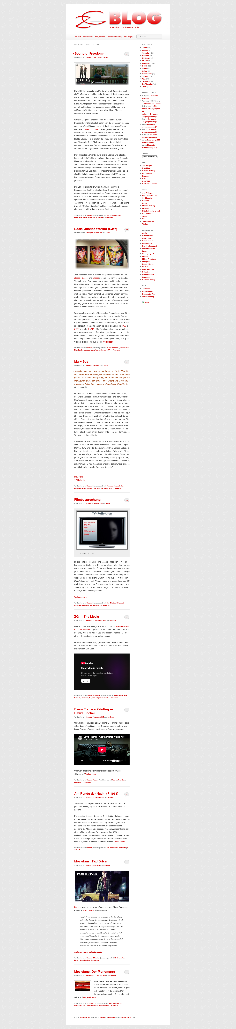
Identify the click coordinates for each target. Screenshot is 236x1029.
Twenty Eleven (126, 1017)
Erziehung (115, 348)
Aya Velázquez (147, 193)
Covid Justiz (147, 198)
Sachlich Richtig (148, 280)
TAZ (124, 325)
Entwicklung (78, 488)
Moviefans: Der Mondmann (94, 971)
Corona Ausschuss (149, 195)
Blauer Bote (146, 238)
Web (144, 79)
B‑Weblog (146, 168)
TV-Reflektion (80, 479)
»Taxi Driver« (88, 910)
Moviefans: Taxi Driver (91, 861)
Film (119, 215)
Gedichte (145, 55)
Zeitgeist (92, 698)
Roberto (77, 907)
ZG (107, 698)
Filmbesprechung (87, 499)
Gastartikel (114, 847)
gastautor (111, 797)
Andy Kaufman (114, 1003)
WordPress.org (148, 296)
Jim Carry (86, 1005)
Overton (145, 266)
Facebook (111, 1017)
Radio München (148, 274)
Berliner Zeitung (148, 170)
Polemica (145, 272)
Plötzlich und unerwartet (151, 211)
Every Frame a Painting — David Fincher (93, 711)
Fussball (77, 698)
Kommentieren (88, 36)
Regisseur (85, 605)
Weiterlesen (109, 341)
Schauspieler (94, 605)
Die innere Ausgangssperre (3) (151, 108)
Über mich (77, 36)
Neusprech (146, 63)
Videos (89, 695)
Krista (144, 203)
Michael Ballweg (148, 206)
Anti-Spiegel (147, 165)
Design (145, 50)
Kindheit (145, 58)
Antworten (108, 217)
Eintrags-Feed (147, 291)
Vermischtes (147, 74)
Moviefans (99, 217)
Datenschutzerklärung (114, 36)
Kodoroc (145, 200)
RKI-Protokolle (147, 213)
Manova (145, 256)
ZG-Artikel (96, 695)
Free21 (144, 251)
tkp (143, 219)
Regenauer (146, 277)
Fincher (114, 780)
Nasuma (145, 176)
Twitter (102, 1017)
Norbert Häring (148, 264)
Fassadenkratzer (148, 248)
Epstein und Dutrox (91, 129)
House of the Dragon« (153, 103)
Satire (144, 68)
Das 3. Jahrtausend (149, 246)
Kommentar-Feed (148, 294)
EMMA (91, 329)
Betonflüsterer (147, 235)
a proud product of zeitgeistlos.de (124, 27)
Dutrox (109, 215)
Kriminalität (78, 217)
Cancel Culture (148, 241)
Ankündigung (128, 36)
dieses (77, 277)
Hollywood (120, 603)
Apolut (144, 233)
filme (98, 488)
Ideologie (87, 350)
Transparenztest (148, 221)
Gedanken (146, 53)
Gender (80, 350)
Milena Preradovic (149, 259)
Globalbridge (147, 173)
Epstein (114, 215)
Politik (144, 66)
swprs (144, 216)
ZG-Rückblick (147, 84)
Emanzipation (119, 486)
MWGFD (145, 208)
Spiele (144, 71)
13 (127, 229)
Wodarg (145, 224)
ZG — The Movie (86, 616)
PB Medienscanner (149, 184)
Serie (110, 488)
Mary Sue (81, 361)
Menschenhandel (89, 217)
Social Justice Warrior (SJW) (95, 228)
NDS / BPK (146, 181)
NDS (144, 178)
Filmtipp (113, 603)
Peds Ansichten (148, 269)
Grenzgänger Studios (150, 254)
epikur (106, 57)
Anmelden (146, 288)
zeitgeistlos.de (101, 698)
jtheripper (113, 620)
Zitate (144, 86)
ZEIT (76, 329)
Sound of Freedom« (89, 53)
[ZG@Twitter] (145, 302)
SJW (108, 350)
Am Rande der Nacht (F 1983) (96, 793)
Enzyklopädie (100, 36)
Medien (89, 215)
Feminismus (124, 348)
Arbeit (144, 47)
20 (127, 500)
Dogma (109, 348)
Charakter (110, 486)
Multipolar (146, 261)
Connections (147, 243)
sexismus (102, 350)
